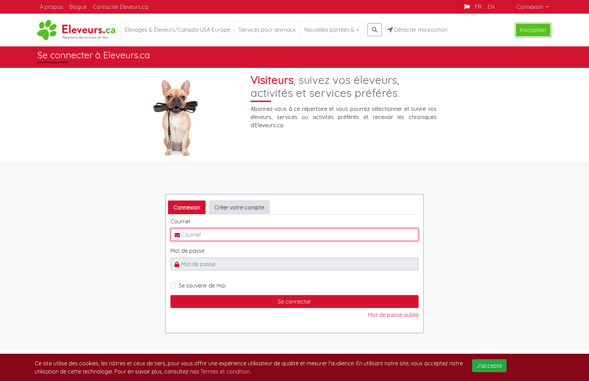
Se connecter (294, 301)
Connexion (186, 207)
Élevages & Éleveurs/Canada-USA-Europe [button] (177, 29)
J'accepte (489, 365)
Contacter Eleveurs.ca (120, 6)
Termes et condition (225, 371)
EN (491, 6)
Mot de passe (187, 250)
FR (478, 6)
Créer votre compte (239, 207)
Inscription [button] (533, 30)
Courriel (180, 221)
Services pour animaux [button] (267, 29)
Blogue (78, 6)
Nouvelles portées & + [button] (331, 29)
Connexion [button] (530, 6)
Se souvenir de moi (202, 285)
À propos (51, 6)
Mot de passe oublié (393, 314)
